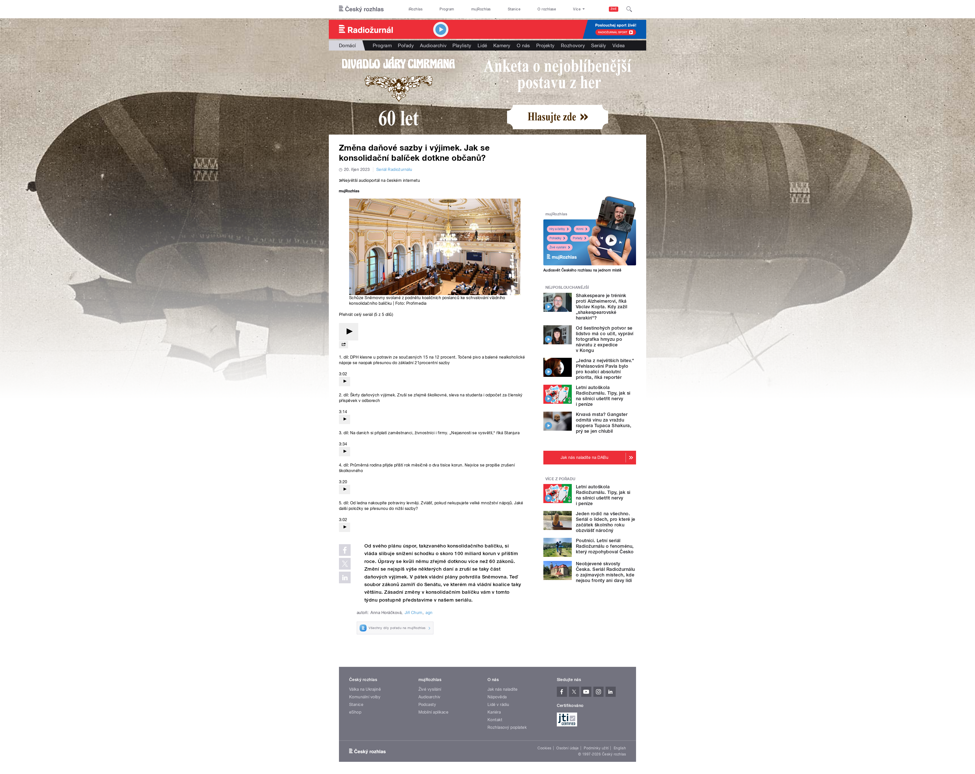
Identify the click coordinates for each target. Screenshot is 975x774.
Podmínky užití (596, 748)
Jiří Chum (413, 612)
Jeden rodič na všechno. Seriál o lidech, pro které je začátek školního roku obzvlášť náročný (605, 522)
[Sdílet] (343, 344)
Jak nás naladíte (503, 689)
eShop (355, 712)
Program (447, 9)
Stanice (514, 9)
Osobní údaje (567, 748)
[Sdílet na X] (345, 564)
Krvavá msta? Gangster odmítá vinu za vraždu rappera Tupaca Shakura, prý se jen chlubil (603, 423)
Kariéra (494, 712)
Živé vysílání (557, 247)
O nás (523, 45)
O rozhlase (547, 9)
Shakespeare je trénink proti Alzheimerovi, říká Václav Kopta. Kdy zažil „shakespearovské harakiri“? (601, 306)
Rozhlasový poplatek (507, 727)
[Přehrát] (348, 332)
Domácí (347, 45)
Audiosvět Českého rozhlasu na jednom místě (582, 270)
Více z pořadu (560, 479)
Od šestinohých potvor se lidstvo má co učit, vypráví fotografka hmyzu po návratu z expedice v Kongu (604, 339)
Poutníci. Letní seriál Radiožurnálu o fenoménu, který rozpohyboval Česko (605, 546)
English (620, 748)
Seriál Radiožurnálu (394, 169)
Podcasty (427, 704)
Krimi (579, 229)
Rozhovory (573, 45)
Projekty (545, 45)
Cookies (544, 748)
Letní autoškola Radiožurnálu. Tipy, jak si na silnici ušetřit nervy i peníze (603, 396)
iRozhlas (416, 9)
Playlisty (461, 45)
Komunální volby (364, 697)
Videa (618, 45)
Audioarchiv (433, 45)
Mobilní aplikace (433, 712)
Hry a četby (557, 229)
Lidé (482, 45)
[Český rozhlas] (361, 9)
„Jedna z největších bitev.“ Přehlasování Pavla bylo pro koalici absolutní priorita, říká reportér (605, 369)
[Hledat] (629, 9)
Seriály (598, 45)
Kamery (502, 45)
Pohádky (555, 238)
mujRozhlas (481, 9)
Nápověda (497, 697)
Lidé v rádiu (498, 704)
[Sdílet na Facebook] (345, 550)
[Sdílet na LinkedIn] (345, 577)
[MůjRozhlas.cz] (349, 191)
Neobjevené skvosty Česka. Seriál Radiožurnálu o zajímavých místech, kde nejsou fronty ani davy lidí (605, 572)
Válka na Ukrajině (365, 689)
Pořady (406, 45)
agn (429, 612)
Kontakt (495, 719)
